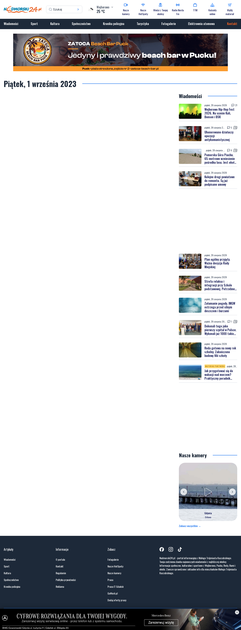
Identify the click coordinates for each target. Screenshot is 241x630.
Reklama (60, 586)
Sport (34, 23)
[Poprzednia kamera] (183, 491)
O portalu (60, 559)
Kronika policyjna (113, 23)
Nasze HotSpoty (115, 566)
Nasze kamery (114, 573)
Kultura (54, 23)
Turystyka (143, 23)
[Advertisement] (208, 221)
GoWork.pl (113, 593)
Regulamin (61, 573)
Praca (110, 580)
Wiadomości (11, 23)
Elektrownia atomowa (201, 23)
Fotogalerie (168, 23)
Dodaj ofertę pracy (117, 600)
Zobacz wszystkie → (190, 526)
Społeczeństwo (81, 23)
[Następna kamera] (232, 491)
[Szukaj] (78, 9)
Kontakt (232, 23)
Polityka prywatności (66, 580)
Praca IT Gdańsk (116, 586)
